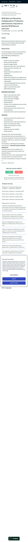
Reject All (14, 278)
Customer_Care (6, 30)
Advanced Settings (14, 274)
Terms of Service (20, 179)
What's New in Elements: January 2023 (12, 194)
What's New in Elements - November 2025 (13, 191)
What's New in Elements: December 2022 (12, 199)
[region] (14, 271)
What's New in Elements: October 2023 (12, 196)
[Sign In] (16, 6)
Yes (9, 172)
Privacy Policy (11, 179)
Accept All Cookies (14, 282)
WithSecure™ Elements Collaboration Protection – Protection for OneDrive (12, 187)
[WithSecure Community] (9, 6)
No (18, 172)
